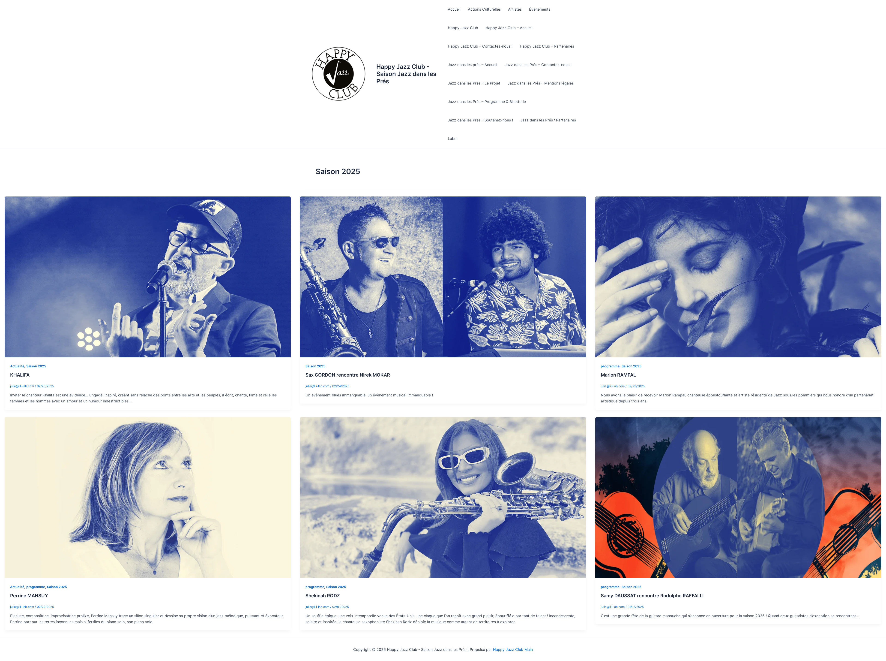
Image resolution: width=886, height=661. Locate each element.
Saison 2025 (36, 366)
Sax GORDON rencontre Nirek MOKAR (347, 375)
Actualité (17, 366)
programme (610, 366)
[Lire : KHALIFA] (148, 276)
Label (452, 138)
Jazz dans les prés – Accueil (472, 64)
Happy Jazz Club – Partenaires (547, 46)
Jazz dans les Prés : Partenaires (548, 120)
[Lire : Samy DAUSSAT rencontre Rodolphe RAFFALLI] (738, 497)
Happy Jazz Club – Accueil (509, 27)
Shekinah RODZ (322, 595)
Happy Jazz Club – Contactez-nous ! (480, 46)
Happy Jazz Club (463, 27)
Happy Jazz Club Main (513, 649)
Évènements (539, 9)
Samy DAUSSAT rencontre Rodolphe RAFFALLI (652, 595)
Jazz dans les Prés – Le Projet (474, 83)
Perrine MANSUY (29, 595)
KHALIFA (20, 375)
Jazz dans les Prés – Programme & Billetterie (487, 101)
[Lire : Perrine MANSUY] (148, 497)
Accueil (454, 9)
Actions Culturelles (484, 9)
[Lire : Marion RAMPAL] (738, 276)
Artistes (515, 9)
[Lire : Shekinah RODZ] (443, 497)
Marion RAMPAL (618, 375)
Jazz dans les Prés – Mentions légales (541, 83)
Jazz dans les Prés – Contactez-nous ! (538, 64)
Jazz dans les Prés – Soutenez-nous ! (480, 120)
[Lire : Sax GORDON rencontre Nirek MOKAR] (443, 276)
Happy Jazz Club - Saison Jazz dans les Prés (406, 74)
